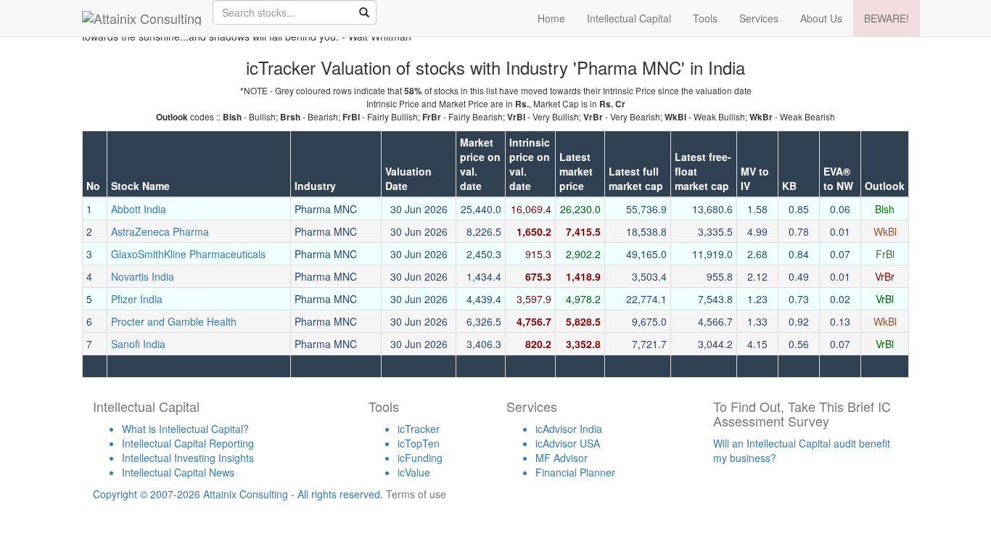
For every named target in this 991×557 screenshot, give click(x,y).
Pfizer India (137, 299)
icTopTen (419, 443)
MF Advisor (561, 457)
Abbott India (138, 209)
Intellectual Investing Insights (188, 457)
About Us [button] (821, 18)
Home (551, 18)
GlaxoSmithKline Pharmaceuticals (188, 254)
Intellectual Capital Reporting (188, 443)
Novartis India (142, 276)
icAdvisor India (568, 428)
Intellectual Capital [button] (629, 18)
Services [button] (758, 18)
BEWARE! (886, 18)
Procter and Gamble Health (174, 321)
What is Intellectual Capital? (185, 428)
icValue (414, 472)
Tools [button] (705, 18)
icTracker (419, 428)
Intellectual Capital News (178, 472)
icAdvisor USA (567, 443)
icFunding (420, 457)
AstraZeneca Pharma (160, 231)
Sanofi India (138, 344)
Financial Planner (575, 472)
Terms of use (416, 494)
